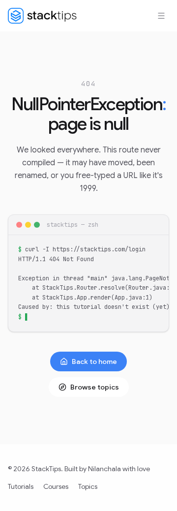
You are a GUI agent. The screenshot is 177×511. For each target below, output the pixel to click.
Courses (55, 486)
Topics (87, 486)
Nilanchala (104, 468)
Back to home (94, 361)
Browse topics (94, 387)
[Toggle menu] (161, 16)
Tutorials (20, 486)
